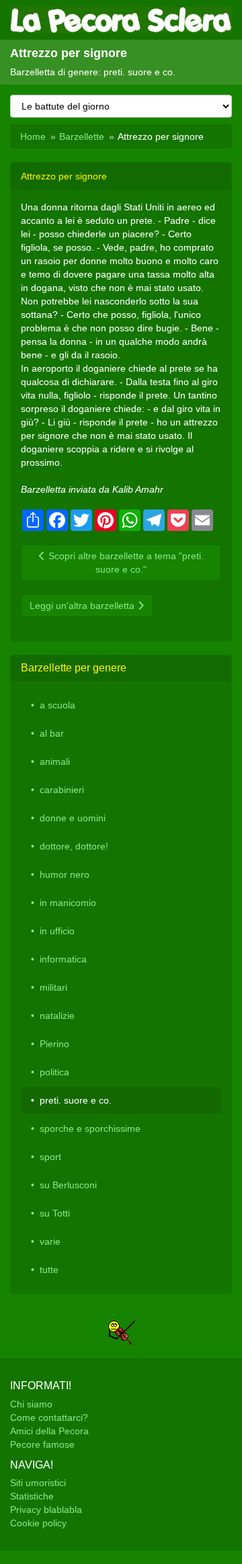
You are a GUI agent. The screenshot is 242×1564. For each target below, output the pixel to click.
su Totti (55, 1213)
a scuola (57, 705)
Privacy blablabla (46, 1509)
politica (54, 1072)
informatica (63, 959)
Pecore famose (42, 1444)
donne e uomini (73, 818)
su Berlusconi (68, 1185)
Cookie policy (38, 1523)
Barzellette (81, 136)
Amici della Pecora (49, 1431)
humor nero (64, 874)
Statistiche (32, 1496)
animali (55, 761)
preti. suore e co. (76, 1100)
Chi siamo (31, 1404)
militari (53, 987)
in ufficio (57, 930)
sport (50, 1156)
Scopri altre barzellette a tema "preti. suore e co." (125, 562)
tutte (49, 1269)
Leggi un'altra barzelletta (83, 605)
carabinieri (62, 789)
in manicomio (68, 902)
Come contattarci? (49, 1417)
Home (33, 136)
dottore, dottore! (74, 846)
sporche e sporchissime (90, 1128)
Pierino (54, 1043)
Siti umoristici (38, 1482)
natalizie (57, 1015)
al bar (52, 733)
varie (50, 1241)
